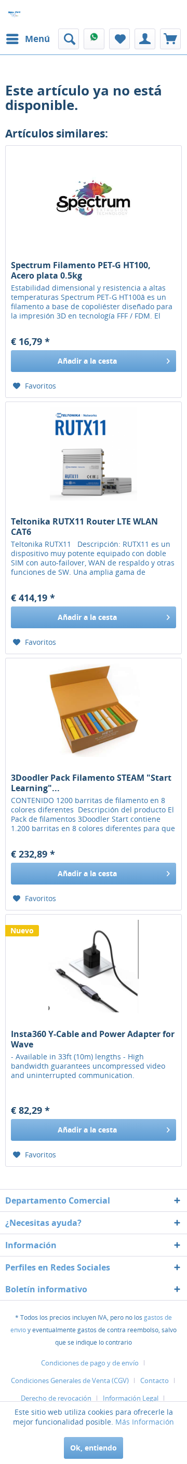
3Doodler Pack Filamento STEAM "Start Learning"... (91, 782)
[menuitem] (27, 39)
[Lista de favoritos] (119, 39)
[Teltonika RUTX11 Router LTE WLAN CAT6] (93, 454)
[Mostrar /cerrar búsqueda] (68, 39)
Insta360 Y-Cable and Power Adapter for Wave (93, 1039)
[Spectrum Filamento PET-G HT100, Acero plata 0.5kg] (93, 197)
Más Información (144, 1422)
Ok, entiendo (93, 1448)
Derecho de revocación (56, 1398)
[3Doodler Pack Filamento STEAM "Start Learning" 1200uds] (93, 710)
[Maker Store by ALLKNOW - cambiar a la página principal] (14, 14)
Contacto (154, 1380)
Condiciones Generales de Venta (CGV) (70, 1380)
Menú (37, 39)
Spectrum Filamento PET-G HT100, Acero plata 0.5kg (81, 270)
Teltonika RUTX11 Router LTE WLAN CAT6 (84, 526)
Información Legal (130, 1398)
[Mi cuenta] (145, 39)
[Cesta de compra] (170, 39)
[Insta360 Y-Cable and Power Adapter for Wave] (93, 966)
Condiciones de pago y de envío (90, 1363)
